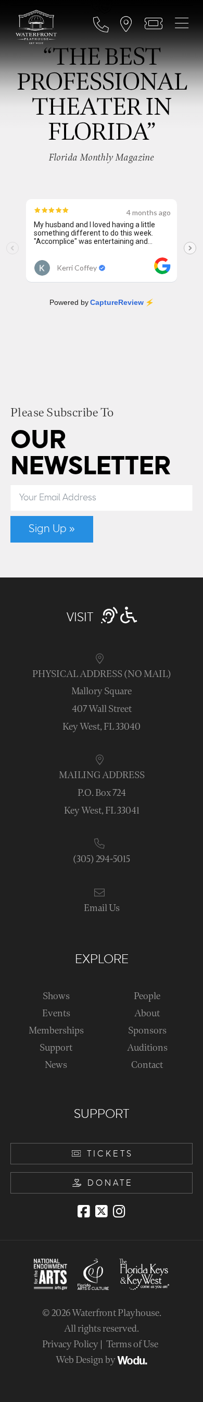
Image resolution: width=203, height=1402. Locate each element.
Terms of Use (132, 1344)
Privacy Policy (70, 1344)
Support (56, 1048)
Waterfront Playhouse (115, 1313)
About (147, 1013)
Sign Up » (52, 529)
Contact (147, 1065)
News (56, 1065)
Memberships (56, 1031)
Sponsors (147, 1031)
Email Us (102, 908)
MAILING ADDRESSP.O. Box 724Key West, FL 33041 (102, 792)
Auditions (147, 1048)
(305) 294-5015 (101, 859)
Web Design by (86, 1360)
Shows (56, 996)
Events (56, 1013)
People (147, 996)
